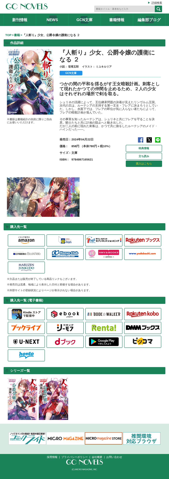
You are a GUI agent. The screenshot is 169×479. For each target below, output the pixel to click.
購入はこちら (144, 163)
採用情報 (52, 457)
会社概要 (97, 457)
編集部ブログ (149, 20)
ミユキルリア (104, 66)
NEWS (52, 20)
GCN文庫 (84, 20)
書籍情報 (116, 20)
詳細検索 (157, 2)
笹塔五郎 (73, 66)
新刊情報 (19, 20)
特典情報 (144, 148)
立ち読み (144, 156)
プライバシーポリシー (74, 457)
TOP (8, 35)
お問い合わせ (114, 457)
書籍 (17, 35)
